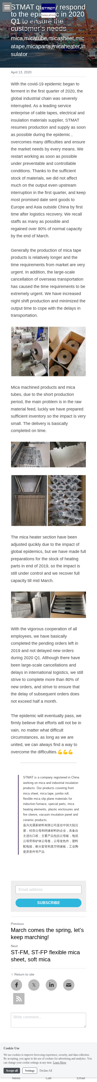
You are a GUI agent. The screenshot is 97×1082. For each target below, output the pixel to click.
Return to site (24, 974)
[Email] (68, 985)
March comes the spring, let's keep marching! (47, 933)
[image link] (48, 351)
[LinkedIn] (51, 985)
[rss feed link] (18, 998)
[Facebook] (16, 985)
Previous (17, 924)
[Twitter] (34, 985)
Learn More (59, 1062)
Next (14, 946)
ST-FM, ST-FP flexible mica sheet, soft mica (45, 956)
